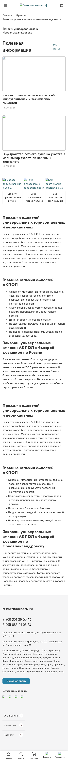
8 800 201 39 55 (14, 619)
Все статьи (56, 47)
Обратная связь (16, 681)
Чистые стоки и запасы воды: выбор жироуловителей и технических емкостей (30, 99)
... (33, 15)
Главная (7, 15)
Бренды (21, 15)
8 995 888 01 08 (14, 624)
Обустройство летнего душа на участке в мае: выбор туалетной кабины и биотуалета (33, 158)
